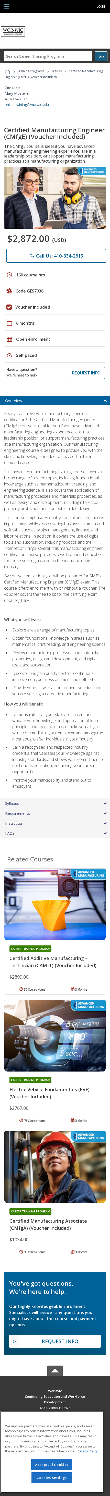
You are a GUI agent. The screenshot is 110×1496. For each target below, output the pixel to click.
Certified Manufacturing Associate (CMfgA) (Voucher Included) (48, 1224)
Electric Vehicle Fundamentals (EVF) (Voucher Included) (49, 1093)
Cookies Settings (52, 1477)
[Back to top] (55, 1390)
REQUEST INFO (86, 373)
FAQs (10, 833)
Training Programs (30, 71)
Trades (56, 71)
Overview (13, 400)
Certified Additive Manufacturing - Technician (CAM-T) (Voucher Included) (52, 961)
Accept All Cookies (51, 1464)
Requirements (17, 813)
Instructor (14, 823)
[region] (51, 1452)
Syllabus (12, 803)
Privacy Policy (87, 1451)
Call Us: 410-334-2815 (56, 256)
